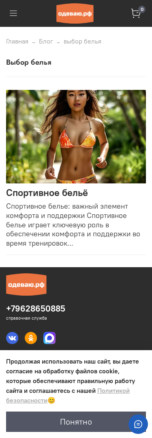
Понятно (76, 421)
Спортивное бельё (47, 192)
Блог (46, 41)
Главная (17, 41)
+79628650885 (35, 308)
